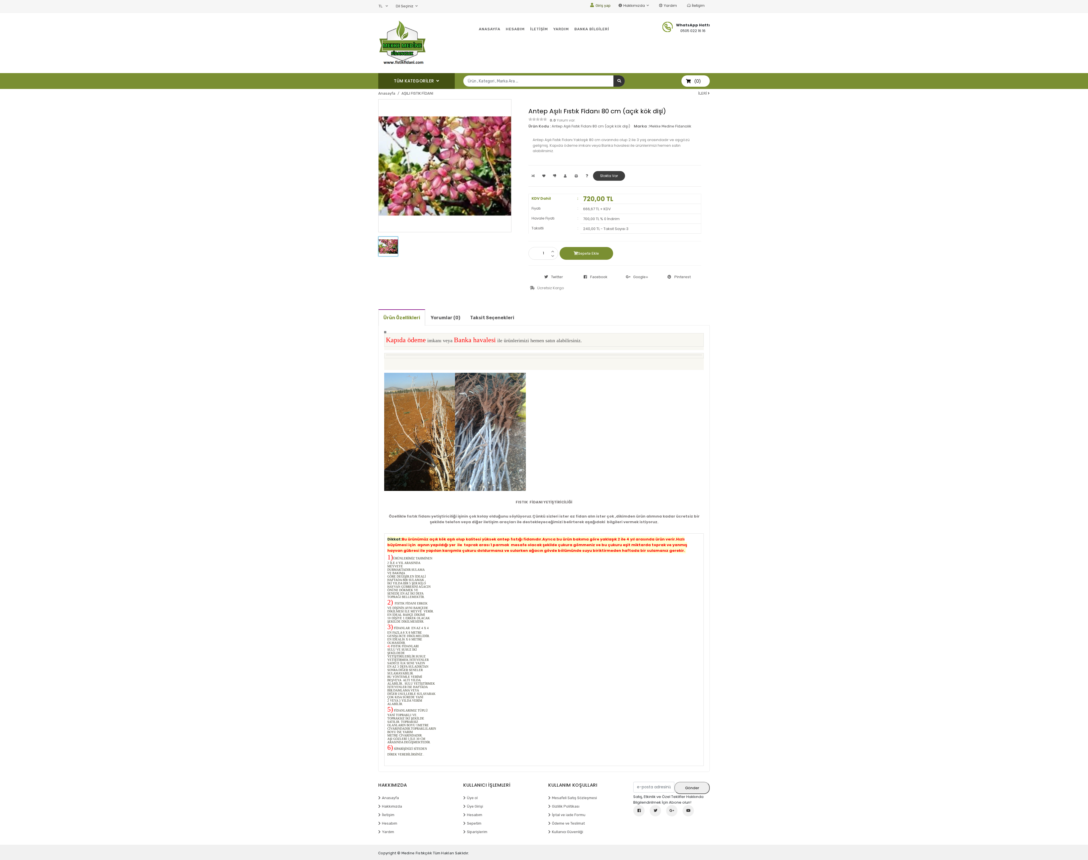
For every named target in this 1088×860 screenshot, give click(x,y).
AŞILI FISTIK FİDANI (417, 93)
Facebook (598, 277)
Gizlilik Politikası (565, 806)
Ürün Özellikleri (401, 317)
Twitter (557, 277)
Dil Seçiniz (405, 6)
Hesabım (389, 823)
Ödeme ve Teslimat (568, 823)
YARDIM (561, 29)
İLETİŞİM (539, 29)
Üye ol (472, 798)
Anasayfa (386, 93)
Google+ (640, 277)
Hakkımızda (392, 806)
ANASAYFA (489, 29)
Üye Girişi (475, 806)
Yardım (670, 5)
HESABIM (515, 29)
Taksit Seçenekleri (492, 317)
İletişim (698, 5)
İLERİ (703, 93)
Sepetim (474, 823)
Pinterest (682, 277)
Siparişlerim (477, 832)
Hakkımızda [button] (634, 5)
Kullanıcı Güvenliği (567, 832)
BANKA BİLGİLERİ (591, 29)
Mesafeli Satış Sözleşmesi (574, 798)
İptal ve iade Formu (568, 815)
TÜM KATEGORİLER (414, 81)
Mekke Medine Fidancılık (670, 126)
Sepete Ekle (588, 253)
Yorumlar (445, 317)
